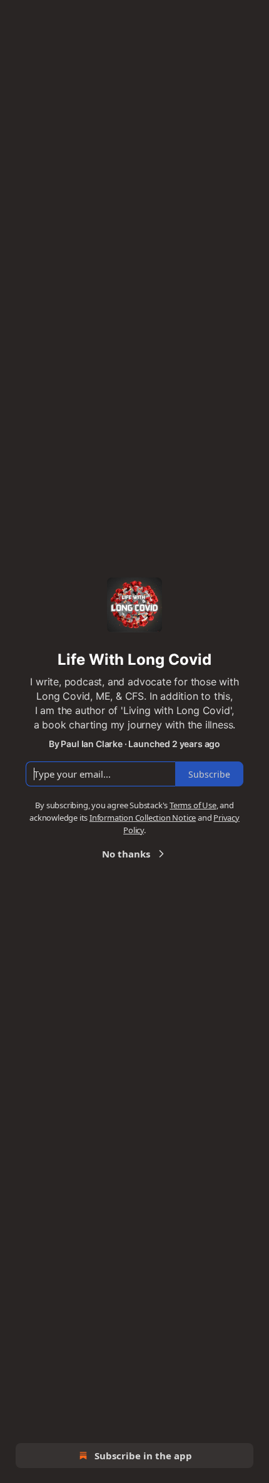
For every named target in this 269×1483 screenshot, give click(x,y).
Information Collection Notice (142, 817)
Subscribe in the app (143, 1455)
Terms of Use (193, 805)
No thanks (126, 854)
